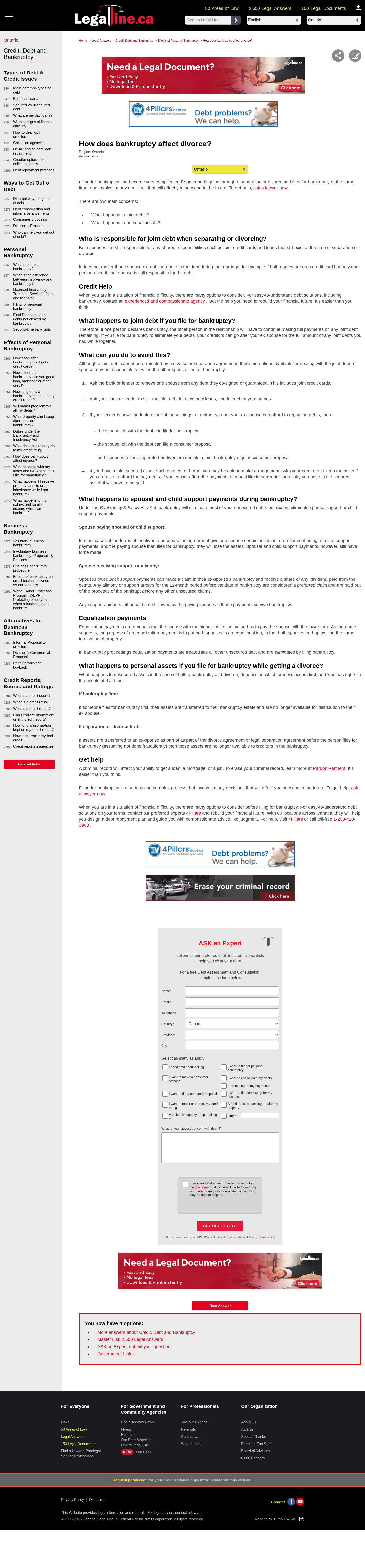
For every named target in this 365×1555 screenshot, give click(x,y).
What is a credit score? (31, 695)
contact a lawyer (188, 1512)
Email (166, 1002)
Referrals (188, 1429)
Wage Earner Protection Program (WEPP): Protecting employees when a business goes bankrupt (32, 599)
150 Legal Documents (323, 8)
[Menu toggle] (9, 15)
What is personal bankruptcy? (26, 266)
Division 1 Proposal (28, 226)
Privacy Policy (235, 1237)
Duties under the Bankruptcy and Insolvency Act (26, 435)
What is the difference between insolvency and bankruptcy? (32, 279)
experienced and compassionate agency (165, 301)
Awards (247, 1429)
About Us (248, 1422)
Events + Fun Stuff (256, 1444)
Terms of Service (258, 1237)
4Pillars (193, 813)
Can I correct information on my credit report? (33, 717)
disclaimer (202, 1187)
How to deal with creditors (26, 134)
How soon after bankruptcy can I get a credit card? (31, 362)
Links (65, 1422)
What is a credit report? (32, 708)
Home (83, 40)
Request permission (130, 1480)
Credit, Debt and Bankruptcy (134, 40)
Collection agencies (29, 143)
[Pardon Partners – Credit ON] (220, 888)
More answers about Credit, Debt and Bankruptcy (146, 1332)
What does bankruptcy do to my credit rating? (34, 448)
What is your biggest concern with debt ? (191, 1128)
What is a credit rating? (31, 702)
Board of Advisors (255, 1451)
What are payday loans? (32, 115)
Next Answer (220, 1306)
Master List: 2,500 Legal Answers (130, 1339)
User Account (358, 7)
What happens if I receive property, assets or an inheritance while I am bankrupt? (33, 487)
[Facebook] (291, 1502)
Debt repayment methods (33, 170)
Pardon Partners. (330, 768)
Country (167, 1024)
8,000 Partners (253, 1458)
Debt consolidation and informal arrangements (31, 211)
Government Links (115, 1353)
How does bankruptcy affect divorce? (31, 458)
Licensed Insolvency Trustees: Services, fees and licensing (33, 294)
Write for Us (190, 1444)
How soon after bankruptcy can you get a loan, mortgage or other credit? (33, 378)
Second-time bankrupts (32, 329)
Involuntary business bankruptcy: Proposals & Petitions (33, 555)
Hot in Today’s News (137, 1422)
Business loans (25, 98)
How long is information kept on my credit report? (33, 727)
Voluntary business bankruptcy (28, 543)
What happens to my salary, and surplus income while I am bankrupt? (30, 506)
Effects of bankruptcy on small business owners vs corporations (33, 580)
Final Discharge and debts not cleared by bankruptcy (29, 319)
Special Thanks (253, 1436)
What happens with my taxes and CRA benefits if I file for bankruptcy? (33, 471)
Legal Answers (101, 40)
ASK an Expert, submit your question (133, 1346)
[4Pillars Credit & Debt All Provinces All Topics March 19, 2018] (220, 854)
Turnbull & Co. (284, 1519)
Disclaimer (98, 1499)
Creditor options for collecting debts (28, 161)
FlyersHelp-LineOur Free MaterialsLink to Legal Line (136, 1437)
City (164, 1046)
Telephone (168, 1013)
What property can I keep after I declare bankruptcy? (33, 420)
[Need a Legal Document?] (203, 75)
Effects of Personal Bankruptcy (178, 40)
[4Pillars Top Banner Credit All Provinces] (203, 114)
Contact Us (190, 1436)
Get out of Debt (220, 1226)
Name (166, 991)
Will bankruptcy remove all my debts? (32, 408)
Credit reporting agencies (33, 746)
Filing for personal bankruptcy (27, 306)
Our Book (137, 1452)
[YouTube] (300, 1502)
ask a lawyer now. (271, 187)
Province (168, 1035)
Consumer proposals (30, 219)
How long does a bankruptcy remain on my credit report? (34, 395)
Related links (29, 764)
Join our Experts (194, 1422)
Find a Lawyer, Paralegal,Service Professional (81, 1453)
